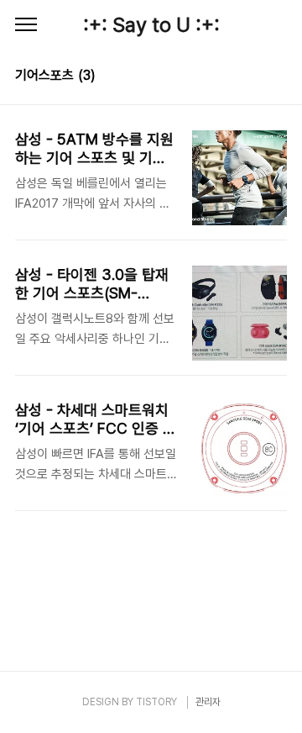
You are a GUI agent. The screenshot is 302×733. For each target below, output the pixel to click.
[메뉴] (26, 25)
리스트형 (277, 77)
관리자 (208, 702)
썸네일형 (253, 77)
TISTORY (156, 702)
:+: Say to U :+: (151, 25)
